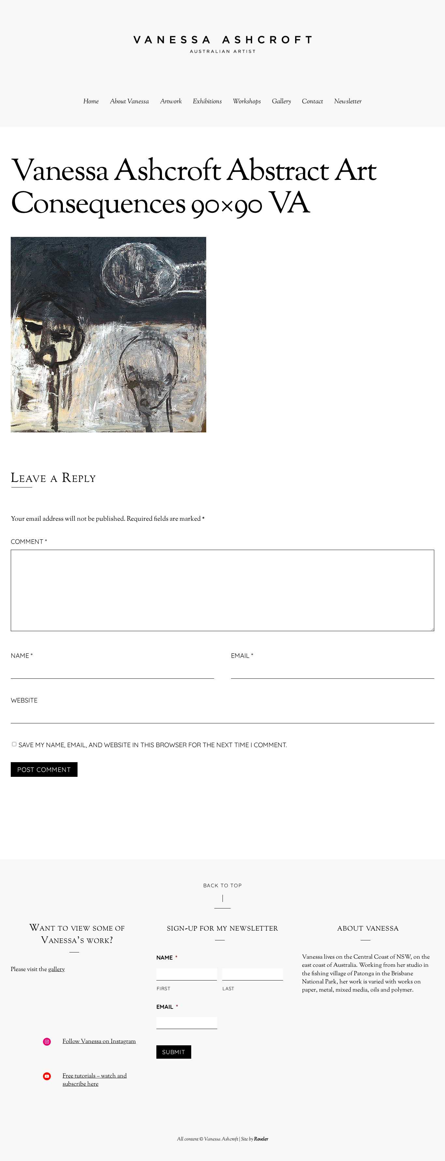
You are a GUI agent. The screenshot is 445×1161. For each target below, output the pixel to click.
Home (91, 102)
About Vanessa (129, 102)
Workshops (247, 102)
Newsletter (348, 102)
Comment (29, 541)
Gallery (281, 102)
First (163, 988)
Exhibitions (207, 102)
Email (242, 655)
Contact (312, 102)
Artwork (171, 102)
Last (229, 988)
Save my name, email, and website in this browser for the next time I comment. (153, 745)
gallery (56, 969)
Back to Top (222, 885)
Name (22, 655)
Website (24, 700)
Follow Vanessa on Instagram (99, 1042)
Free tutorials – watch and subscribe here (95, 1080)
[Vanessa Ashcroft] (222, 48)
